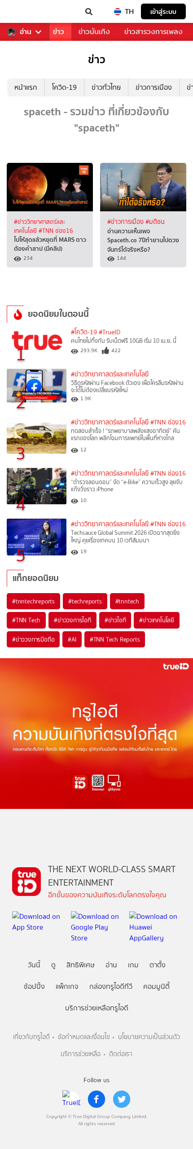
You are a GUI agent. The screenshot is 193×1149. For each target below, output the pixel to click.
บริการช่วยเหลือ (81, 1054)
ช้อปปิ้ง (34, 986)
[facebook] (96, 1099)
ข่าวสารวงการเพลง (153, 31)
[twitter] (122, 1099)
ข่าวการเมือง (154, 87)
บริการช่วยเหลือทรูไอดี (96, 1008)
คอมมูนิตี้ (156, 986)
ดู (53, 965)
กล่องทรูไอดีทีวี (110, 986)
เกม (133, 965)
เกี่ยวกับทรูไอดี (31, 1037)
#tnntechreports (33, 601)
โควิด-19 (64, 87)
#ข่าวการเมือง (126, 222)
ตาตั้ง (157, 965)
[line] (71, 1099)
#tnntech (127, 601)
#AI (72, 639)
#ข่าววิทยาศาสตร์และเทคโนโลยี (110, 374)
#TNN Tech (26, 620)
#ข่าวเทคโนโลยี (156, 620)
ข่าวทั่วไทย (106, 87)
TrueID (25, 11)
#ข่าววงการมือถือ (33, 639)
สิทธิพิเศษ (80, 965)
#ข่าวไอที (115, 620)
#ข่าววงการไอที (72, 620)
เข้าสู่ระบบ (163, 11)
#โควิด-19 (84, 332)
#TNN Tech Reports (115, 639)
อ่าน (25, 31)
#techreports (85, 601)
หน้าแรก (25, 87)
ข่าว (58, 31)
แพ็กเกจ (67, 986)
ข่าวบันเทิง (94, 31)
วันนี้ (34, 965)
